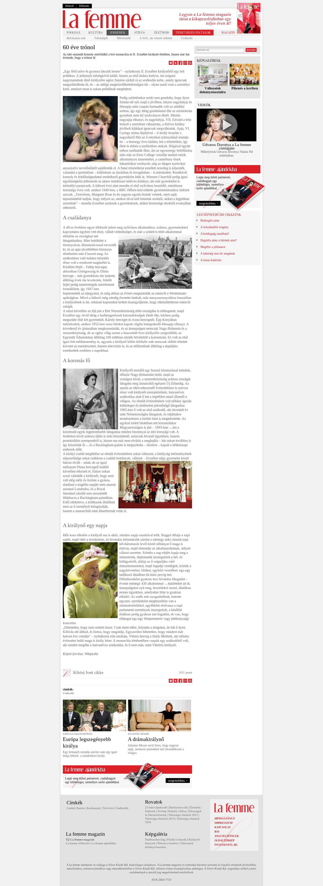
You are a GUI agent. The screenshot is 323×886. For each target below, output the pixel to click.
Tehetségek (101, 38)
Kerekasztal (94, 808)
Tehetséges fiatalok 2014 (160, 818)
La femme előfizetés (78, 843)
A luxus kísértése (210, 260)
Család (71, 808)
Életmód (195, 807)
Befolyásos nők (76, 38)
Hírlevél (69, 5)
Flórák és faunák (177, 839)
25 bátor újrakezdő (156, 807)
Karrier (81, 808)
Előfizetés (84, 5)
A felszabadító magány (214, 227)
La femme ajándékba (104, 843)
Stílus (182, 811)
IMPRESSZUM (223, 822)
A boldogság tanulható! (214, 233)
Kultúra (172, 811)
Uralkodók (68, 693)
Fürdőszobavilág (155, 839)
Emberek (150, 811)
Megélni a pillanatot (212, 247)
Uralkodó (186, 38)
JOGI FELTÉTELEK (226, 836)
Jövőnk (162, 811)
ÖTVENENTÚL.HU (226, 844)
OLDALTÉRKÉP (224, 840)
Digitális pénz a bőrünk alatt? (218, 240)
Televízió (108, 808)
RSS (217, 831)
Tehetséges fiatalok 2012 (183, 815)
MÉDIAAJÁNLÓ (224, 818)
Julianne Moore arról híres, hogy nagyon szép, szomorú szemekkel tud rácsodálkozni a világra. (156, 749)
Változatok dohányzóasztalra (213, 90)
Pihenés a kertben (244, 88)
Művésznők (124, 38)
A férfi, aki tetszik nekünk (156, 38)
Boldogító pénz (209, 220)
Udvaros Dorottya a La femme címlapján (226, 146)
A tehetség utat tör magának (217, 253)
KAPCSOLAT (222, 827)
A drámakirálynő (146, 739)
